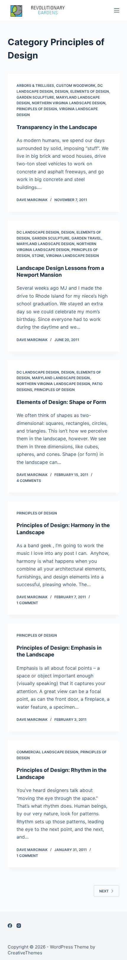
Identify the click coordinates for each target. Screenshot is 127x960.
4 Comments (29, 480)
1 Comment (27, 603)
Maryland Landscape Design (45, 244)
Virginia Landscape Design (72, 255)
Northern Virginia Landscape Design (68, 103)
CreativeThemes (25, 953)
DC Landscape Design (38, 232)
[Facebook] (10, 925)
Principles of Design (37, 109)
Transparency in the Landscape (57, 127)
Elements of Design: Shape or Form (61, 402)
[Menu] (116, 10)
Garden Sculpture (35, 97)
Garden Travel (86, 238)
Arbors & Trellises (35, 85)
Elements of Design (89, 91)
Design (61, 91)
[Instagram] (19, 925)
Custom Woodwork (75, 85)
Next (104, 891)
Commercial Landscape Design (47, 752)
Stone (38, 255)
